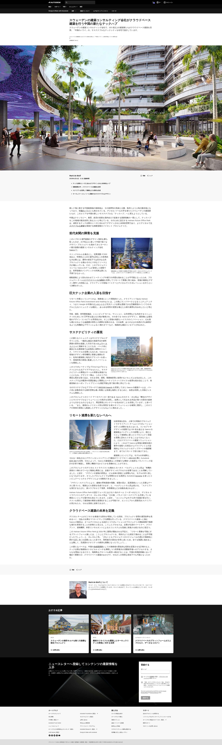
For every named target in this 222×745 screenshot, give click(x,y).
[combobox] (80, 2)
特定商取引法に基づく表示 (95, 742)
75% (80, 519)
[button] (55, 650)
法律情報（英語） (84, 742)
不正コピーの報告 (69, 742)
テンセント (98, 304)
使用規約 (77, 742)
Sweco (72, 250)
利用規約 (152, 676)
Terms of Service (154, 692)
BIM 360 (73, 461)
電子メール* (144, 669)
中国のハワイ (84, 211)
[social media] (54, 735)
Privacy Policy (144, 692)
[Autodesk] (55, 2)
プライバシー (52, 742)
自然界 (87, 322)
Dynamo (138, 476)
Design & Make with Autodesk (58, 11)
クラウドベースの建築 (94, 280)
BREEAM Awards (105, 387)
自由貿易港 (98, 546)
